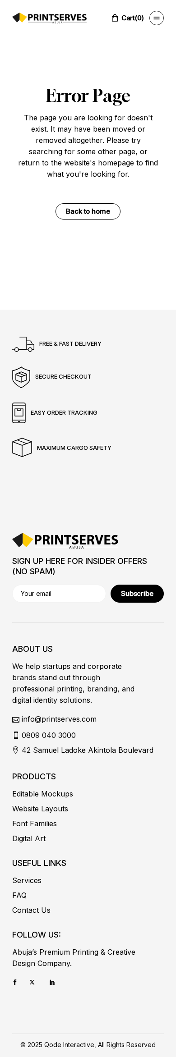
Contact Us (31, 910)
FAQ (19, 895)
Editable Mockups (42, 793)
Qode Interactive (69, 1044)
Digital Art (29, 838)
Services (27, 880)
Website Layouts (40, 808)
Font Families (34, 823)
